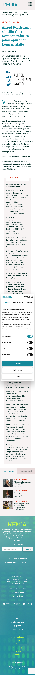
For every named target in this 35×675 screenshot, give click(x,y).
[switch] (30, 342)
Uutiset (18, 12)
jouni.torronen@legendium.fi (17, 581)
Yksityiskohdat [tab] (18, 302)
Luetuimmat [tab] (26, 471)
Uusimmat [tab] (9, 471)
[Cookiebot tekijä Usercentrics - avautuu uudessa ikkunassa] (25, 297)
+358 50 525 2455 (17, 583)
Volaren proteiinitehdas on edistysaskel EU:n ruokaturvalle (22, 484)
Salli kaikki (17, 363)
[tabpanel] (17, 495)
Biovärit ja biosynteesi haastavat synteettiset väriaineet (21, 495)
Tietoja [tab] (29, 302)
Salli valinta (17, 370)
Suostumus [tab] (6, 302)
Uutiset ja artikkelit (8, 12)
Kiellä (17, 376)
